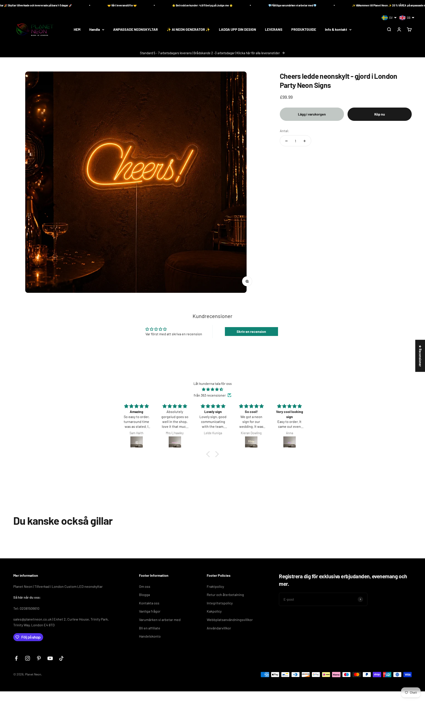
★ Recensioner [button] (420, 355)
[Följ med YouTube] (50, 658)
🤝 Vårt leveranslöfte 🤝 (84, 5)
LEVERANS (273, 29)
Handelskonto (150, 636)
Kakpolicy (214, 611)
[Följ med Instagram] (28, 658)
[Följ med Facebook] (16, 658)
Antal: (284, 131)
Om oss (144, 586)
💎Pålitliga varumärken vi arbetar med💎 (254, 5)
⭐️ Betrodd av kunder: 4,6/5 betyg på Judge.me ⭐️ (164, 5)
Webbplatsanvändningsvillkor (230, 619)
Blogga (144, 594)
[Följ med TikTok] (61, 658)
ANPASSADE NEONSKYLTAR (135, 29)
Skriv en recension (251, 331)
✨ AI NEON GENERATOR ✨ (188, 29)
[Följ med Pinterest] (39, 658)
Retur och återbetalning (225, 594)
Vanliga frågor (149, 611)
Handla (94, 29)
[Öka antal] (304, 141)
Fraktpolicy (215, 586)
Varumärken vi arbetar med (160, 619)
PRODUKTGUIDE (303, 29)
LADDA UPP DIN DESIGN (237, 29)
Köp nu (379, 114)
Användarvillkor (219, 628)
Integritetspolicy (220, 603)
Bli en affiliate (149, 628)
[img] (212, 389)
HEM (77, 29)
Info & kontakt (336, 29)
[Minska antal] (286, 141)
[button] (209, 454)
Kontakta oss (149, 603)
